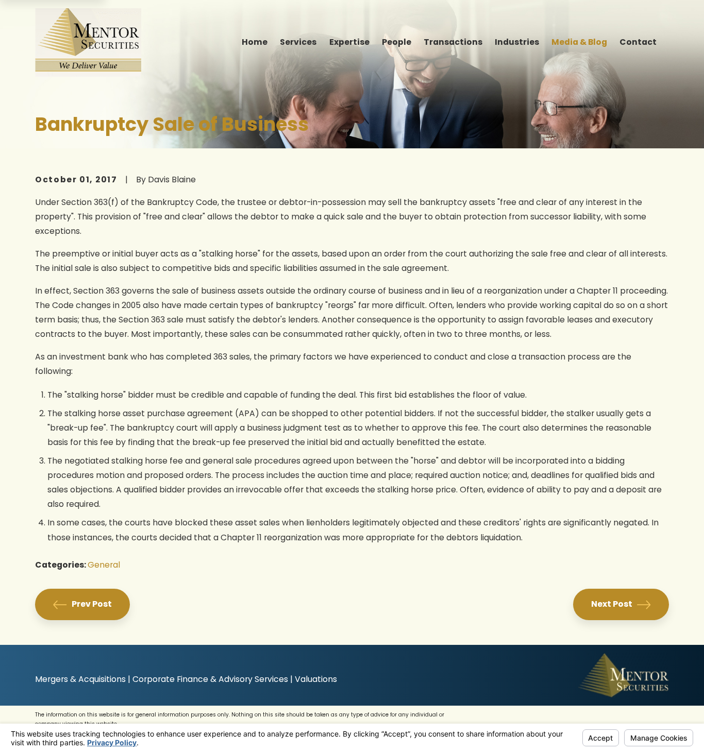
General (104, 565)
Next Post (611, 604)
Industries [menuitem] (517, 42)
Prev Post (92, 604)
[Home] (88, 42)
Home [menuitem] (254, 42)
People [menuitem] (396, 42)
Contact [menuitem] (638, 42)
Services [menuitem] (298, 42)
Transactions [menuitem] (453, 42)
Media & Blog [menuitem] (579, 42)
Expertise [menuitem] (349, 42)
